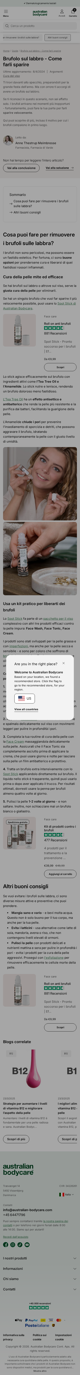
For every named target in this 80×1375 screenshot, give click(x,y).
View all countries (26, 709)
